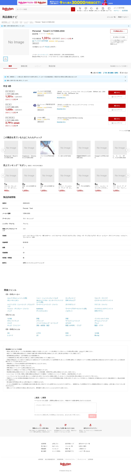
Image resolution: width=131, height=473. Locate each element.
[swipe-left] (3, 150)
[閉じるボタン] (129, 26)
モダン (31, 22)
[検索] (73, 9)
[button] (86, 9)
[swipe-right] (127, 150)
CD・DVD (15, 22)
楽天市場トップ (6, 22)
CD (21, 22)
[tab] (10, 66)
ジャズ (26, 22)
